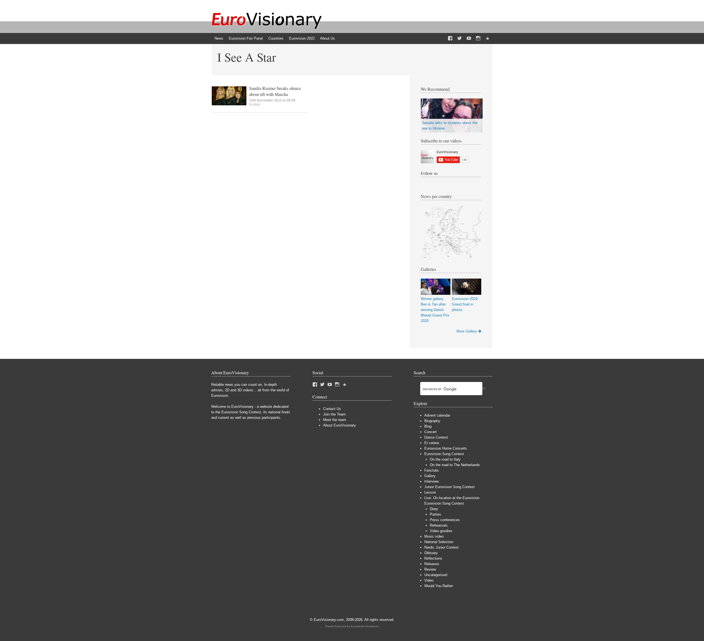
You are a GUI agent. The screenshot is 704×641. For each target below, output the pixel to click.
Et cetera (431, 443)
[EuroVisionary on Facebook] (450, 38)
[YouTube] (469, 38)
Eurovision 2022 (302, 38)
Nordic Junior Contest (441, 547)
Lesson (430, 492)
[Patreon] (487, 38)
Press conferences (445, 520)
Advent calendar (437, 415)
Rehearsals (439, 525)
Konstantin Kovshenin (365, 626)
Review (430, 569)
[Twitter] (459, 38)
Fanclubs (431, 470)
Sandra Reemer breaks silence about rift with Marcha (275, 91)
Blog (427, 426)
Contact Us (332, 409)
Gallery (430, 476)
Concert (430, 432)
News (219, 38)
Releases (431, 564)
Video (428, 580)
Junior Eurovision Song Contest (449, 487)
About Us (327, 38)
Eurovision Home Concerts (445, 448)
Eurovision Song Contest (444, 454)
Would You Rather (438, 586)
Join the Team (334, 414)
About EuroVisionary (339, 425)
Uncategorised (435, 575)
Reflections (433, 558)
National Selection (438, 542)
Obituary (431, 553)
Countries (276, 38)
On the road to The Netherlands (455, 465)
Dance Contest (436, 437)
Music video (434, 536)
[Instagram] (478, 38)
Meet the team (334, 420)
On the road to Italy (445, 459)
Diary (434, 509)
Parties (435, 514)
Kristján (254, 104)
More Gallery (467, 331)
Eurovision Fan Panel (246, 38)
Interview (431, 481)
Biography (432, 421)
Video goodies (441, 531)
